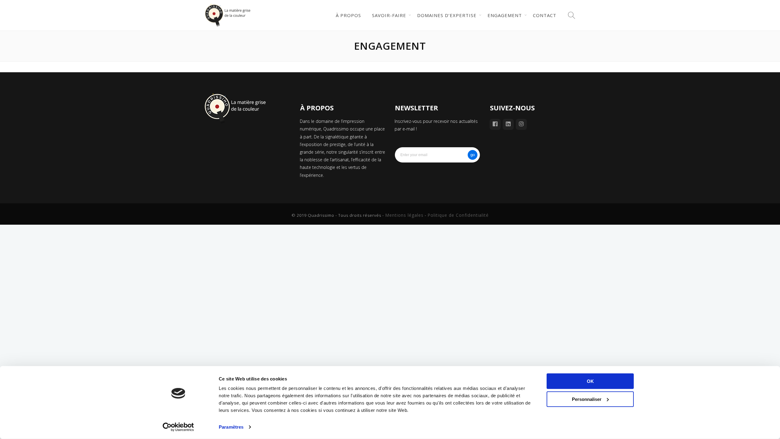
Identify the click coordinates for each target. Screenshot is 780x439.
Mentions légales (404, 215)
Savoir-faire (389, 15)
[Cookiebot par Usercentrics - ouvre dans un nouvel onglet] (178, 427)
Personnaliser (586, 399)
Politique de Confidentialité (458, 215)
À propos (348, 15)
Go (472, 154)
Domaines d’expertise (447, 15)
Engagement (505, 15)
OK (590, 381)
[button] (571, 15)
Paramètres (231, 427)
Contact (544, 15)
